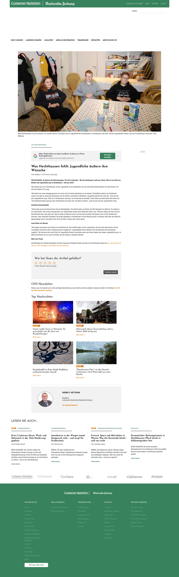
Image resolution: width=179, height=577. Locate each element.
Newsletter (95, 40)
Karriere (27, 507)
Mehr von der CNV (110, 40)
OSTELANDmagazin (138, 515)
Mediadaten (82, 511)
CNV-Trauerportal (110, 519)
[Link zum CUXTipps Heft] (44, 476)
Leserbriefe (28, 511)
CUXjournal (82, 523)
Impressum (28, 548)
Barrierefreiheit (29, 526)
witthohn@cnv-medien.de (70, 405)
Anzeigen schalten (84, 515)
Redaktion (28, 515)
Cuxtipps (81, 526)
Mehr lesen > (15, 464)
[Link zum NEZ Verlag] (157, 476)
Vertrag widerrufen (36, 565)
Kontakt (27, 544)
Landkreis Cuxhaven (33, 40)
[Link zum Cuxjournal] (22, 476)
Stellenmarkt (108, 515)
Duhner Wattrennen (137, 526)
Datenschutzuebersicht (32, 555)
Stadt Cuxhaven (17, 40)
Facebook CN (109, 526)
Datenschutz (29, 552)
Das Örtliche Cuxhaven (139, 519)
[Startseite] (76, 493)
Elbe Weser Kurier (137, 507)
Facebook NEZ (109, 530)
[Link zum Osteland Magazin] (89, 476)
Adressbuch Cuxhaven (111, 511)
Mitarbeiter (28, 523)
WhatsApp (108, 538)
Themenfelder (82, 40)
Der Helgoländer (136, 511)
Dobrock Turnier (136, 523)
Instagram (107, 534)
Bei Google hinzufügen (107, 156)
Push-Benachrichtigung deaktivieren (32, 539)
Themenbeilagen (83, 519)
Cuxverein (107, 507)
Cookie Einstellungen (31, 530)
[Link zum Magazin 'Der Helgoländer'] (134, 476)
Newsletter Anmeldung (32, 534)
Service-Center (29, 519)
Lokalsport (48, 40)
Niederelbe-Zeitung (57, 511)
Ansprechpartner (83, 507)
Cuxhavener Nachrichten (59, 507)
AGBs (26, 559)
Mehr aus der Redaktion (65, 40)
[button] (63, 502)
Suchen (134, 11)
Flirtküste (107, 523)
